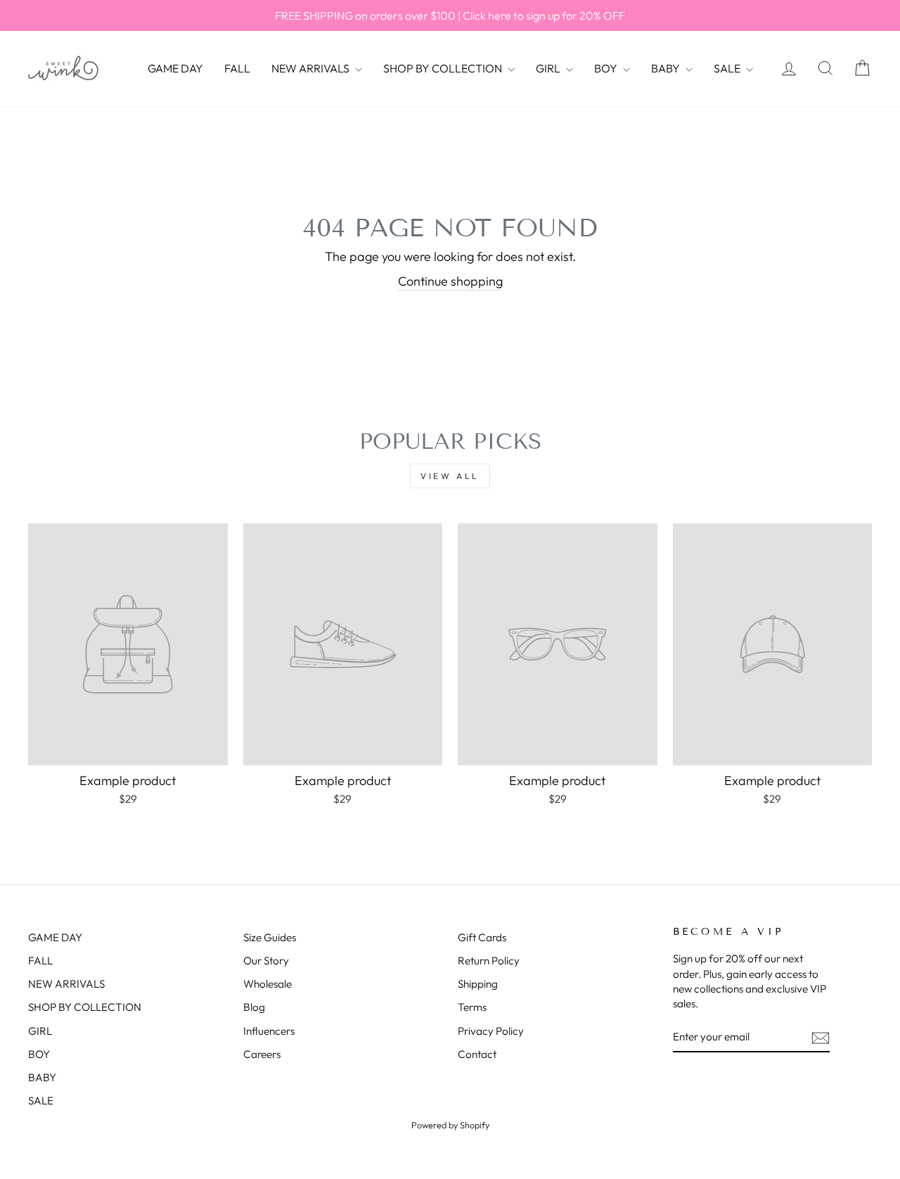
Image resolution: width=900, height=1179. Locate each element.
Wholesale (267, 983)
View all (450, 476)
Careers (262, 1054)
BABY (666, 68)
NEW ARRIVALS (311, 68)
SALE (728, 68)
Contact (477, 1054)
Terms (472, 1007)
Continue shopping (450, 281)
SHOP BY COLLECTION (443, 68)
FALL (237, 68)
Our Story (266, 960)
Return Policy (489, 960)
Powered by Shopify (450, 1124)
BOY (606, 68)
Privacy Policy (491, 1031)
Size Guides (269, 937)
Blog (254, 1007)
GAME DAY (175, 68)
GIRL (549, 68)
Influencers (269, 1031)
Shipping (478, 983)
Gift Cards (482, 937)
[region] (450, 15)
